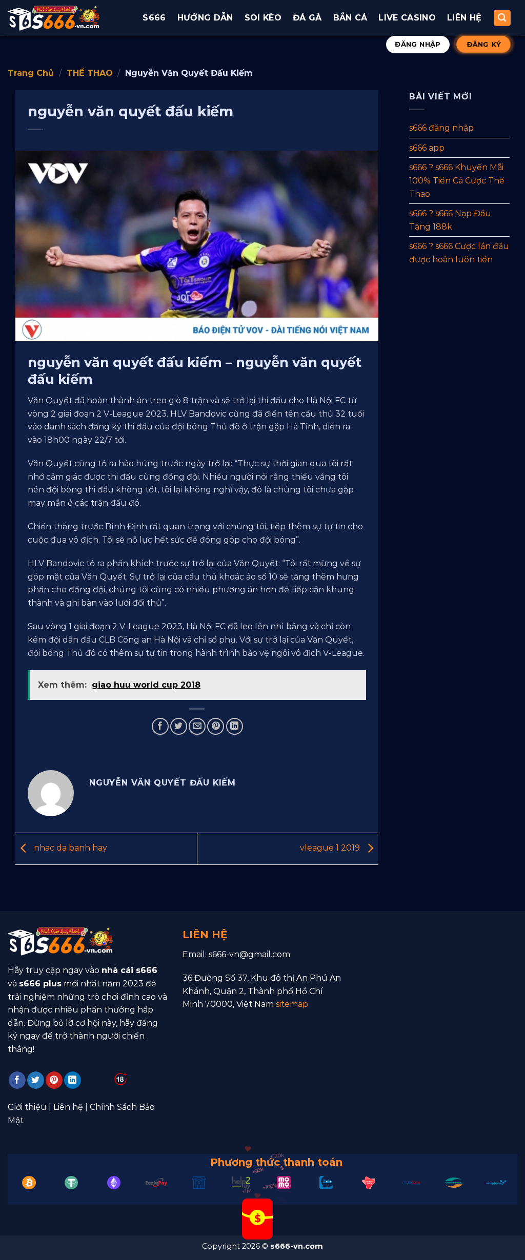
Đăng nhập (418, 44)
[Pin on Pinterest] (215, 726)
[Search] (502, 18)
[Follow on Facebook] (17, 1080)
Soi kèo (263, 18)
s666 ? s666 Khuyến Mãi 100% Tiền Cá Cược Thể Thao (456, 180)
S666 (154, 18)
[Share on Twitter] (178, 726)
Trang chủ (31, 73)
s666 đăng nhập (441, 128)
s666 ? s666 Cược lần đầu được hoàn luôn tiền (459, 252)
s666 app (427, 147)
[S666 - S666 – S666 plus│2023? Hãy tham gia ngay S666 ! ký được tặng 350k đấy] (53, 18)
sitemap (292, 1004)
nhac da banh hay (69, 848)
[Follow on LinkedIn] (72, 1080)
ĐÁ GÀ (307, 18)
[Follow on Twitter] (35, 1080)
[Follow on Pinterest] (54, 1080)
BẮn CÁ (350, 18)
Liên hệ (464, 18)
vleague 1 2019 (331, 848)
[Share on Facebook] (160, 726)
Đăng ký (483, 44)
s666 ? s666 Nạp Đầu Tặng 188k (450, 220)
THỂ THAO (90, 73)
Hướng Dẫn (205, 18)
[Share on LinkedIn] (234, 726)
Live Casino (407, 18)
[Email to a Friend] (197, 726)
